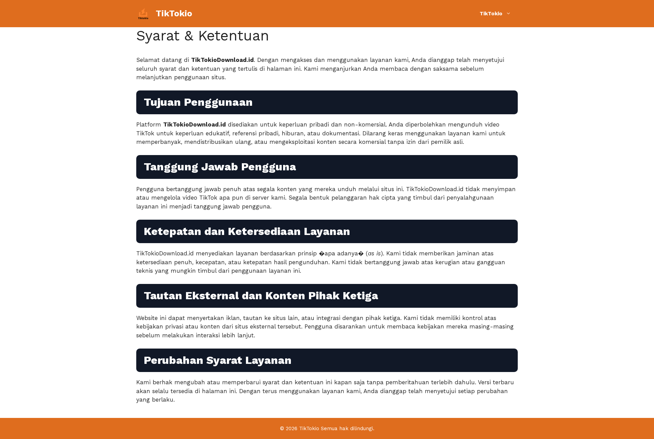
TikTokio (174, 13)
